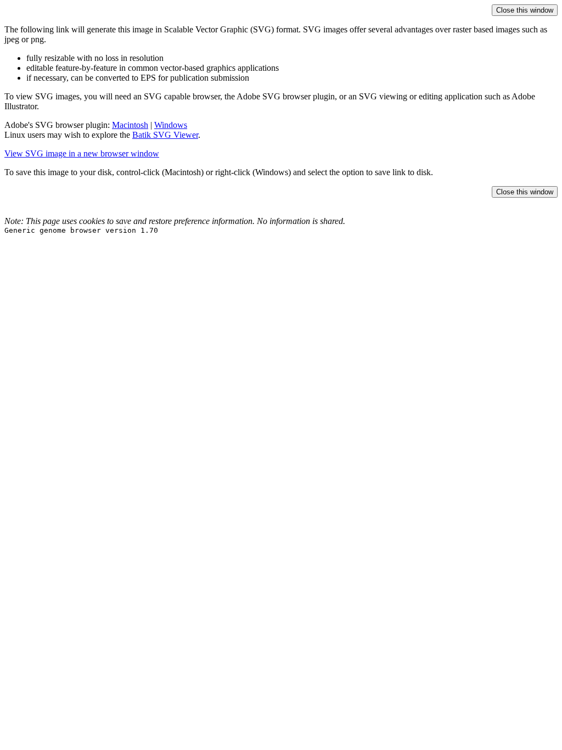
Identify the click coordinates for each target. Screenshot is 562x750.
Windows (170, 125)
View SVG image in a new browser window (81, 153)
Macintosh (130, 125)
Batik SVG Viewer (165, 134)
